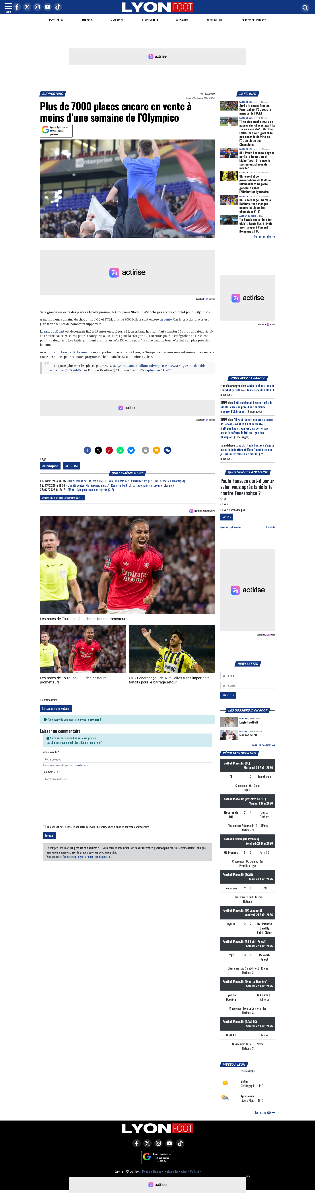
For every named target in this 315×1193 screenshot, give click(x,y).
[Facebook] (16, 7)
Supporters (52, 94)
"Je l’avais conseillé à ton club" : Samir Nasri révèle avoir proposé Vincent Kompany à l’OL (256, 225)
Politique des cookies (176, 1171)
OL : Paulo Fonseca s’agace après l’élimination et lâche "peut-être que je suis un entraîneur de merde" (257, 160)
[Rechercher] (304, 8)
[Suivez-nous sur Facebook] (136, 1146)
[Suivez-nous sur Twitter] (146, 1146)
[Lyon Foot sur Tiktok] (179, 1146)
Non (225, 504)
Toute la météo (263, 1112)
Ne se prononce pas (234, 510)
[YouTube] (47, 7)
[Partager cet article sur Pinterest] (109, 450)
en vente (166, 319)
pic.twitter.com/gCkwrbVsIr (64, 370)
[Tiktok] (57, 7)
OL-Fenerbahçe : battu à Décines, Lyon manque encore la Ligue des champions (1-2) (255, 205)
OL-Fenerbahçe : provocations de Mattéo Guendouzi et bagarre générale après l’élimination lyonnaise (255, 184)
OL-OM (72, 466)
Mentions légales (151, 1171)
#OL (167, 365)
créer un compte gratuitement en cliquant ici (85, 856)
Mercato (87, 20)
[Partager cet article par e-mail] (156, 450)
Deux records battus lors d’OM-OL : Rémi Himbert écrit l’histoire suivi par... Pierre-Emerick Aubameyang (126, 481)
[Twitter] (26, 7)
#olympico (156, 365)
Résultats (270, 527)
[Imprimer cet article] (145, 450)
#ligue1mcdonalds (192, 365)
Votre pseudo (51, 752)
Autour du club (247, 216)
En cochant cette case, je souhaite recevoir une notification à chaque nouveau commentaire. (98, 827)
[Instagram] (36, 7)
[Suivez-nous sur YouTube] (168, 1146)
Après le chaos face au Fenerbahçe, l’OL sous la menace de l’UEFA (255, 109)
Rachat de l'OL (248, 734)
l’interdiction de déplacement (69, 352)
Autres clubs (214, 20)
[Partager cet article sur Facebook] (87, 450)
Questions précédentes (230, 527)
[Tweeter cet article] (98, 450)
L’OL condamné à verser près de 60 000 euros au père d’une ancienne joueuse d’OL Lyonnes (246, 407)
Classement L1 (150, 20)
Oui (225, 498)
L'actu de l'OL (56, 20)
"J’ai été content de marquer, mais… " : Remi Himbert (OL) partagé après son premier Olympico (120, 485)
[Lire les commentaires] (167, 450)
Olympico (51, 466)
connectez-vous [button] (81, 765)
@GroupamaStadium (132, 365)
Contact (194, 1171)
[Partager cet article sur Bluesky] (131, 450)
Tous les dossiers (262, 745)
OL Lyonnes (182, 20)
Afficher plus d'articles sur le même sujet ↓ (62, 498)
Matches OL (117, 20)
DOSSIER (243, 719)
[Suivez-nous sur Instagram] (157, 1146)
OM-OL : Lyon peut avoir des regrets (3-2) (90, 490)
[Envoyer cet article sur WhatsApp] (120, 450)
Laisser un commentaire (55, 708)
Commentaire (51, 772)
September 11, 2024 (158, 370)
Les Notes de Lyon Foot (253, 20)
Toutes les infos (263, 237)
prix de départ (54, 331)
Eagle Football (248, 722)
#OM (174, 365)
